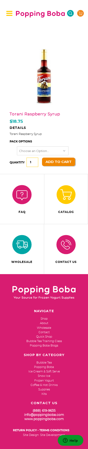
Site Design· (31, 435)
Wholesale (21, 262)
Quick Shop (44, 336)
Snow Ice (44, 376)
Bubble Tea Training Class (44, 341)
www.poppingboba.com (44, 419)
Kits (44, 393)
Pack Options (21, 141)
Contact (44, 332)
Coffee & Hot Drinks (44, 385)
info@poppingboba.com (44, 415)
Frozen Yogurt (44, 380)
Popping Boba (44, 367)
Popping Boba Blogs (44, 345)
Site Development (52, 435)
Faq (22, 212)
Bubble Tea (44, 362)
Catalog (66, 212)
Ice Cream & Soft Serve (44, 371)
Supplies (44, 389)
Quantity (17, 162)
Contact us (66, 262)
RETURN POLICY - (26, 430)
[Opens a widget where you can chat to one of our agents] (70, 441)
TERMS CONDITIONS (54, 430)
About (44, 323)
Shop (44, 318)
